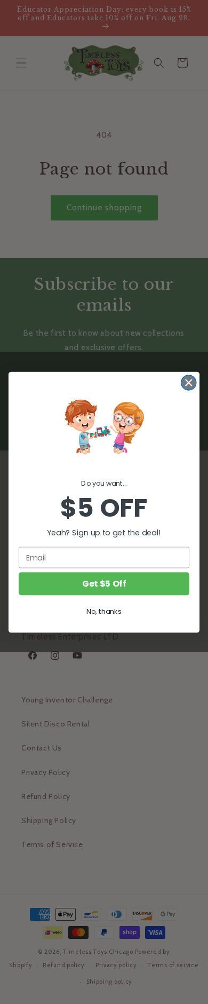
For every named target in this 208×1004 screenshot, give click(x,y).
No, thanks (103, 611)
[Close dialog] (188, 382)
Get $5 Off (104, 583)
